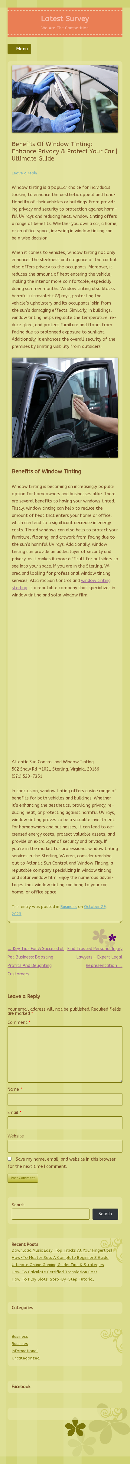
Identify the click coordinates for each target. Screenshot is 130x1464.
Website (16, 1136)
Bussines (20, 1343)
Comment (19, 1022)
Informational (25, 1351)
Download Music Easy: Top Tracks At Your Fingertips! (62, 1250)
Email (14, 1112)
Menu (22, 49)
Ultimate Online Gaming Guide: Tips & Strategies (58, 1264)
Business (68, 906)
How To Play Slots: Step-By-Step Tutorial (53, 1279)
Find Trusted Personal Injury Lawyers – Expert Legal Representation (94, 957)
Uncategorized (26, 1358)
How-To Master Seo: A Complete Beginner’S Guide (60, 1257)
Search (18, 1205)
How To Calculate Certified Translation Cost (54, 1272)
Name (15, 1089)
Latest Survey (65, 18)
